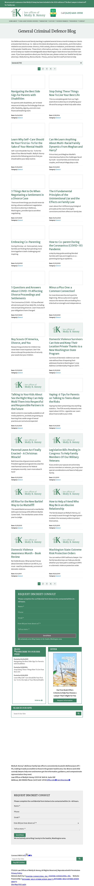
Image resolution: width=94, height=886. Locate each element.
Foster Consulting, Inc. (59, 876)
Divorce (35, 21)
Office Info (51, 780)
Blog (17, 649)
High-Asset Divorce (25, 21)
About (15, 21)
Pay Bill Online (19, 862)
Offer (53, 649)
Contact (82, 21)
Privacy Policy (16, 873)
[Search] (78, 713)
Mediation (43, 21)
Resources (73, 21)
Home (11, 21)
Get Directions (63, 780)
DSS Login (22, 884)
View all (38, 700)
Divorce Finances (62, 21)
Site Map (14, 884)
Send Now (47, 636)
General (20, 118)
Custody (52, 21)
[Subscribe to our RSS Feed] (29, 654)
